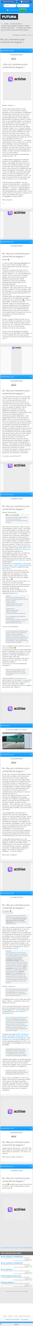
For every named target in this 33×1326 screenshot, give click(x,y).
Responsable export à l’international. (16, 952)
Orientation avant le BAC (24, 28)
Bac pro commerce (6, 1269)
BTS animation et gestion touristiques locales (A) (15, 1035)
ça (24, 685)
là (17, 948)
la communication (16, 563)
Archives (10, 1316)
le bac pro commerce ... (8, 1282)
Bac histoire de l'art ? (8, 1247)
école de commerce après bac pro (11, 1276)
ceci (16, 593)
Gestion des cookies (24, 1316)
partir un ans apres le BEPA (23, 1247)
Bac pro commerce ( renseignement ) (12, 1256)
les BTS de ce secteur (20, 549)
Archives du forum (15, 24)
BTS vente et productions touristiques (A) (15, 1037)
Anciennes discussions (8, 28)
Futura (5, 1316)
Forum (6, 24)
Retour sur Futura (8, 1)
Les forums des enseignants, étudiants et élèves (15, 26)
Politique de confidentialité (12, 1319)
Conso (16, 1316)
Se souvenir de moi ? (13, 10)
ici (22, 946)
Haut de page (24, 1319)
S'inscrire (24, 2)
